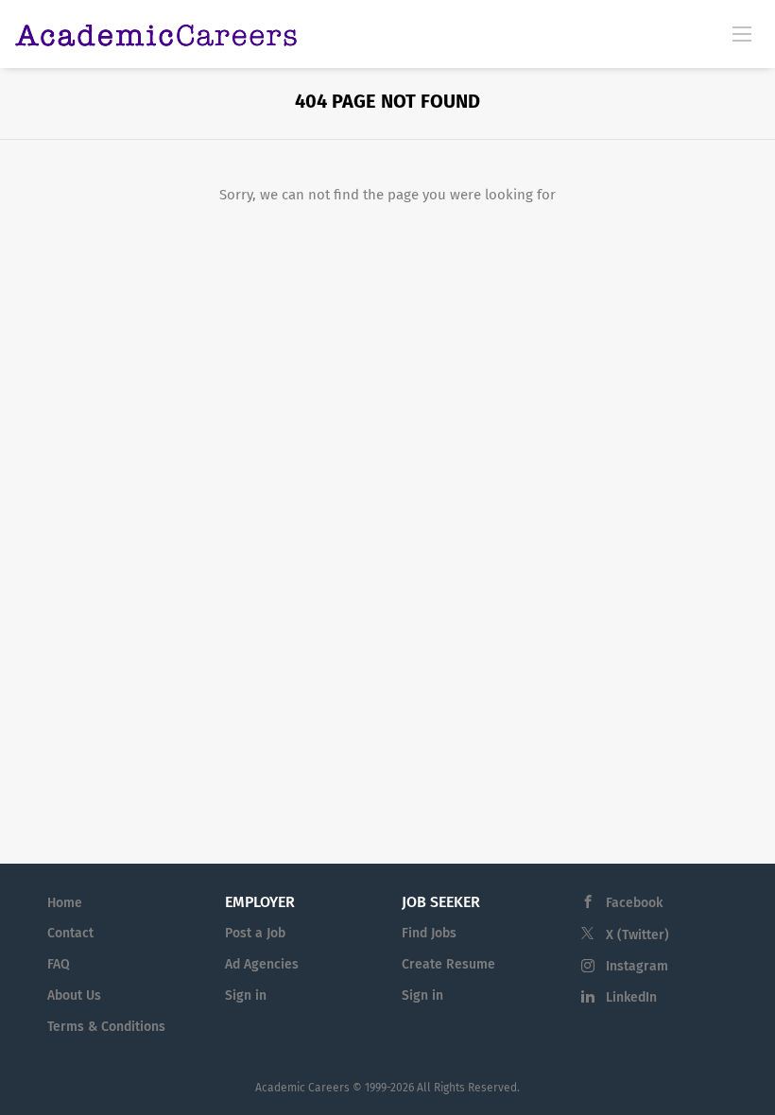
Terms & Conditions (106, 1027)
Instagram (637, 966)
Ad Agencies (262, 964)
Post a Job (255, 933)
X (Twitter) (637, 935)
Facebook (634, 903)
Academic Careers (302, 1087)
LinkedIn (631, 997)
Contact (70, 933)
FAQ (58, 964)
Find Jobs (429, 933)
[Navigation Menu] (741, 33)
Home (64, 903)
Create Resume (448, 964)
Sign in (246, 995)
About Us (74, 995)
